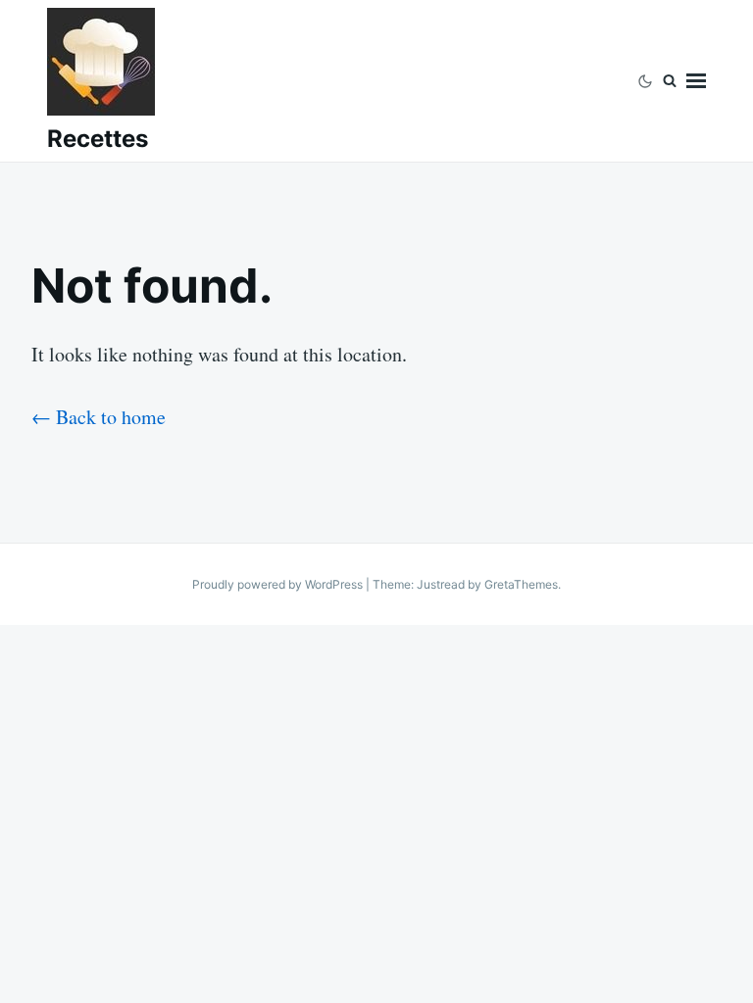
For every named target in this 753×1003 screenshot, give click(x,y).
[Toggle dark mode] (645, 81)
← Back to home (98, 417)
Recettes (97, 138)
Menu (696, 81)
